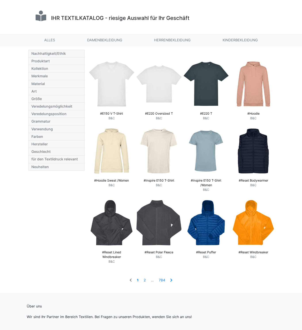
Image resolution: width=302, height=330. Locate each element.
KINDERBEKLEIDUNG (240, 40)
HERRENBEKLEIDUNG (172, 40)
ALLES (49, 40)
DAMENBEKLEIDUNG (104, 40)
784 (162, 280)
